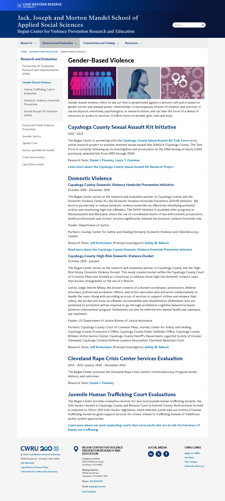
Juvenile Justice (31, 136)
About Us (26, 43)
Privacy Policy (41, 467)
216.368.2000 (27, 463)
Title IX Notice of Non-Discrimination (39, 471)
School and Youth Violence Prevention (38, 127)
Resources (131, 43)
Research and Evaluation (58, 43)
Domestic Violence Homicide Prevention (42, 102)
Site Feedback (89, 491)
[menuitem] (28, 43)
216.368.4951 (96, 481)
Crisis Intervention (33, 157)
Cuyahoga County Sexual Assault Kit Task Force (155, 140)
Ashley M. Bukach (157, 243)
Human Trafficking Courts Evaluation (39, 91)
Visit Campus (191, 461)
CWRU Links (193, 447)
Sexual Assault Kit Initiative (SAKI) (40, 113)
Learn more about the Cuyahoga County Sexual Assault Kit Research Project (120, 167)
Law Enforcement (33, 164)
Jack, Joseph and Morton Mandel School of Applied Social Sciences (77, 21)
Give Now (189, 457)
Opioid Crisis (30, 143)
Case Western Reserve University (44, 454)
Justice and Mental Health (38, 150)
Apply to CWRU (192, 453)
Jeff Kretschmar (101, 243)
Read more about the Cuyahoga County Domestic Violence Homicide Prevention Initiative (130, 249)
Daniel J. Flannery (102, 160)
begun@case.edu (97, 486)
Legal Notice (27, 467)
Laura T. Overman (127, 160)
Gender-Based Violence (36, 82)
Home (24, 52)
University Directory (194, 466)
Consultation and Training (99, 43)
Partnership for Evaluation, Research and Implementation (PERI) (40, 70)
